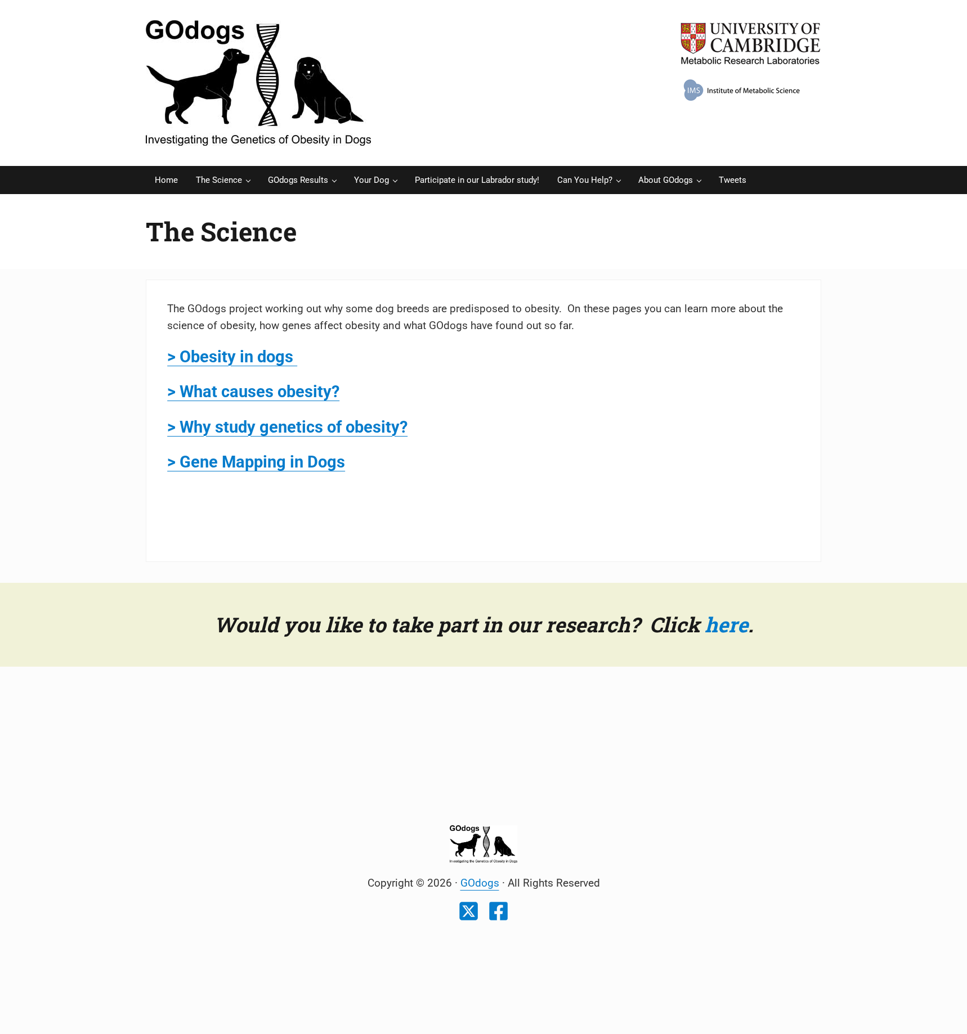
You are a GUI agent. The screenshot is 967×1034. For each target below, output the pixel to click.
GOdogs (479, 883)
